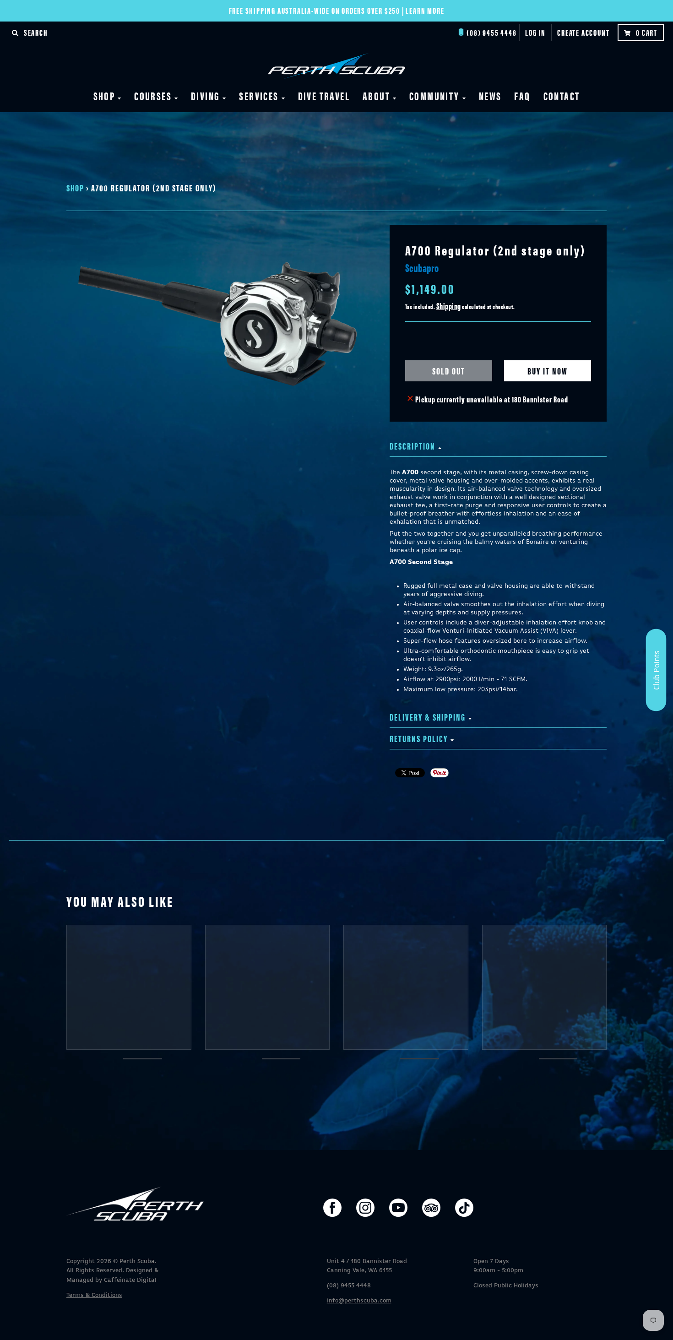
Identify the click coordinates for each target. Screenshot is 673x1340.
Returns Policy (419, 738)
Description (412, 445)
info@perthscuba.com (359, 1301)
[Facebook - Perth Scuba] (332, 1208)
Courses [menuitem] (153, 95)
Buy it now (547, 370)
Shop (75, 187)
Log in (535, 32)
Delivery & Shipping (428, 716)
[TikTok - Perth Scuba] (464, 1208)
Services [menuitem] (258, 95)
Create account (583, 32)
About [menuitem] (376, 95)
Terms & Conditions (94, 1295)
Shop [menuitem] (104, 95)
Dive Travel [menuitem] (324, 95)
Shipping (448, 305)
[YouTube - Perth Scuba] (398, 1208)
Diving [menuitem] (205, 95)
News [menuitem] (490, 95)
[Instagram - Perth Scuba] (365, 1208)
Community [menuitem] (434, 95)
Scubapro (422, 267)
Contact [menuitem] (561, 95)
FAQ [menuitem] (522, 95)
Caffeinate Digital (130, 1280)
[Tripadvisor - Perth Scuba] (431, 1208)
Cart (646, 32)
